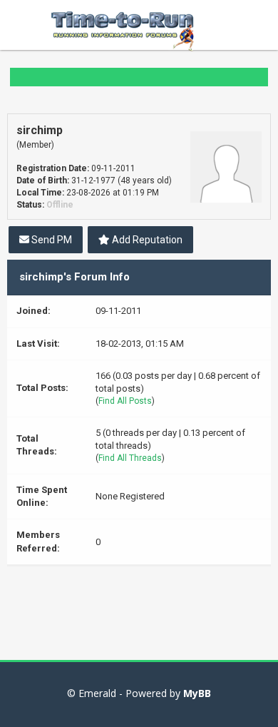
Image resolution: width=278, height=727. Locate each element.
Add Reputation (146, 239)
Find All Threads (130, 458)
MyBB (197, 693)
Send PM (50, 239)
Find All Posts (125, 401)
